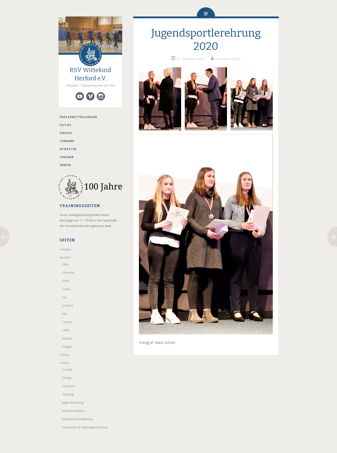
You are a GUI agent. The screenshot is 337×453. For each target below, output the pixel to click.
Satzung (67, 394)
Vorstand (68, 386)
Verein (65, 165)
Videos (66, 133)
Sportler (68, 149)
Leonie (67, 322)
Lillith (65, 330)
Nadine (67, 338)
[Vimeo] (90, 96)
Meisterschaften (73, 411)
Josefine (67, 305)
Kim (64, 314)
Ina (64, 297)
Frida (65, 281)
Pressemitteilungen (78, 117)
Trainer (67, 157)
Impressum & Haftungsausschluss (85, 427)
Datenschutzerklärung (77, 419)
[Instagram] (101, 96)
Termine (67, 141)
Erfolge (67, 378)
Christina (68, 272)
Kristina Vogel (228, 59)
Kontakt (67, 369)
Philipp (67, 347)
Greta (66, 289)
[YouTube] (80, 96)
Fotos (65, 125)
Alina (65, 264)
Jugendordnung (72, 402)
